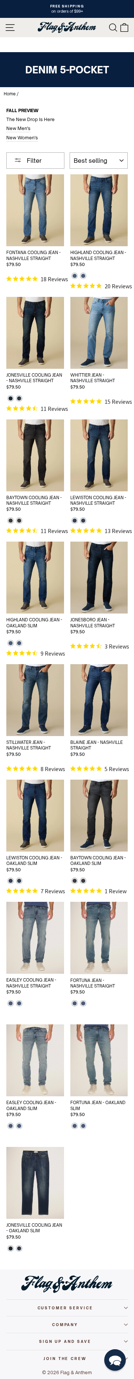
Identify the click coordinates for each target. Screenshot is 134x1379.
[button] (115, 1360)
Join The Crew (65, 1358)
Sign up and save (65, 1341)
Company (65, 1324)
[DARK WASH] (10, 399)
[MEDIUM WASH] (74, 276)
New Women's (22, 137)
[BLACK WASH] (10, 521)
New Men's (18, 128)
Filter (33, 160)
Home (10, 93)
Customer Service (65, 1308)
